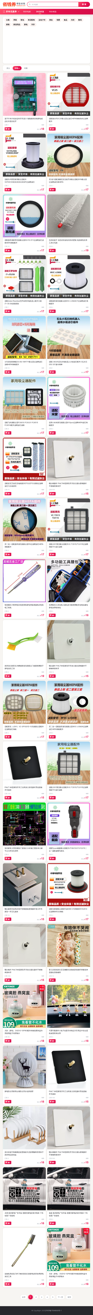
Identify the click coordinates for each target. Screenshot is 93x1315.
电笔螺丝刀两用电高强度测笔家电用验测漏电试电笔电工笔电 (24, 606)
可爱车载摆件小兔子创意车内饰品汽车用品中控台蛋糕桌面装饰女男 (68, 1032)
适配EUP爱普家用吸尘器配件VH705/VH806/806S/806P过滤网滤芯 (20, 180)
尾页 (69, 1297)
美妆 (51, 20)
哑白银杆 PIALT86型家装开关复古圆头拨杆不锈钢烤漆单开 (23, 971)
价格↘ (17, 68)
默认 (8, 68)
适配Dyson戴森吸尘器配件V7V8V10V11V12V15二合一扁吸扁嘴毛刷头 (68, 849)
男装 (15, 20)
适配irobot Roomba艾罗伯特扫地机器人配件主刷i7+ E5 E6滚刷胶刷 (23, 302)
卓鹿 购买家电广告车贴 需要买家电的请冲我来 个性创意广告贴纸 (24, 1214)
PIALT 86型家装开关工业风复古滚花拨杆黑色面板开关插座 (23, 788)
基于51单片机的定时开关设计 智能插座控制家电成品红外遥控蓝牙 (24, 120)
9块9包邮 (27, 11)
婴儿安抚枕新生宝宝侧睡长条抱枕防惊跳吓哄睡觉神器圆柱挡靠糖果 (68, 971)
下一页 (60, 1297)
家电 (25, 24)
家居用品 (16, 24)
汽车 (33, 24)
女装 (8, 20)
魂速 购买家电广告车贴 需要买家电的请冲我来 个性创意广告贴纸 (68, 1214)
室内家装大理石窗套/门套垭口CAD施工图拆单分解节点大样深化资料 (24, 849)
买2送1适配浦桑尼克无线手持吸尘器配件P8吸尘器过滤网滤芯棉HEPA (68, 180)
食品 (65, 20)
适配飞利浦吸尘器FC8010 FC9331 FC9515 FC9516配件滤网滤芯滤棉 (21, 423)
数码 (80, 20)
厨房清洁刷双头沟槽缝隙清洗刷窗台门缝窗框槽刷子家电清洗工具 (24, 667)
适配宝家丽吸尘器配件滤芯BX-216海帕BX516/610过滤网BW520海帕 (68, 910)
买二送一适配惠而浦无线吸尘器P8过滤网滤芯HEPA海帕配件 (24, 545)
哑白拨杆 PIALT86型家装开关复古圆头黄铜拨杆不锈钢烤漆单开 (68, 667)
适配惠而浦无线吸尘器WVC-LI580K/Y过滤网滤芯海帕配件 (68, 302)
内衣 (72, 20)
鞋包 (22, 20)
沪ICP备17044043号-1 (54, 1310)
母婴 (58, 20)
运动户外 (42, 20)
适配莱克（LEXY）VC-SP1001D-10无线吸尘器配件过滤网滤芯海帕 (24, 727)
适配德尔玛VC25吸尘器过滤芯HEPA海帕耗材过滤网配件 (68, 120)
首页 (23, 1297)
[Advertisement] (46, 45)
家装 (8, 24)
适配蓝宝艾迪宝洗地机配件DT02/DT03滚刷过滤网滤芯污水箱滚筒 (24, 484)
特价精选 (52, 11)
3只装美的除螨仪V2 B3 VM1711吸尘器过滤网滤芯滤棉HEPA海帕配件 (23, 363)
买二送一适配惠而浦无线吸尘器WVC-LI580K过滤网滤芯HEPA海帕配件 (68, 727)
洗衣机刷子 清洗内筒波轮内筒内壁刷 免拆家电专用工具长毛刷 (68, 241)
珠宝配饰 (31, 20)
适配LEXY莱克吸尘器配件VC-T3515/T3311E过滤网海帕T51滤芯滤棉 (68, 545)
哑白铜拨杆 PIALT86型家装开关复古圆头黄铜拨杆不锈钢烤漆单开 (68, 484)
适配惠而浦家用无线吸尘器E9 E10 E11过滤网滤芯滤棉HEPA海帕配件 (24, 241)
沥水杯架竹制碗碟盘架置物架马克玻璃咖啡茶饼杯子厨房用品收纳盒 (24, 1153)
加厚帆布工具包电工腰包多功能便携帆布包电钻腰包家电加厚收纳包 (68, 606)
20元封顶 (40, 11)
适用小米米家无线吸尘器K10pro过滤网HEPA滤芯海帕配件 (68, 423)
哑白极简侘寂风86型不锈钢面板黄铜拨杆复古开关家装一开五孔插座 (23, 910)
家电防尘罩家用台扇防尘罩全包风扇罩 (19, 1091)
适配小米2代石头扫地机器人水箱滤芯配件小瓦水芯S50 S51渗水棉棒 (68, 363)
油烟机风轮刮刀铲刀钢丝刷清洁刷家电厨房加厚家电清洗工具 (24, 1275)
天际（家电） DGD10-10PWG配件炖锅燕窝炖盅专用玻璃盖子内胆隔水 (24, 1032)
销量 (26, 68)
